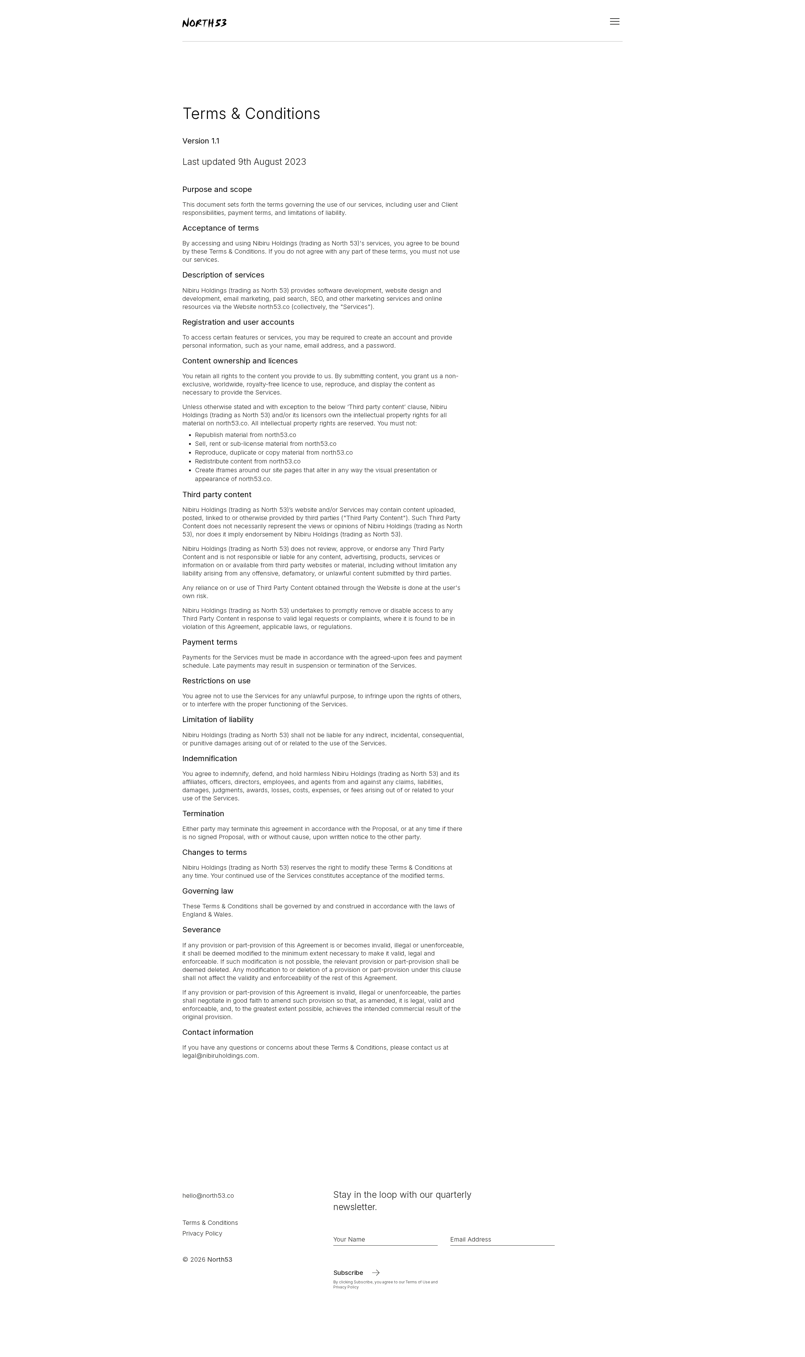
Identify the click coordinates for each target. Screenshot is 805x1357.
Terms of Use (418, 1282)
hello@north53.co (208, 1195)
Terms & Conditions (210, 1222)
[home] (204, 22)
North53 (219, 1259)
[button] (612, 22)
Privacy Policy (202, 1233)
